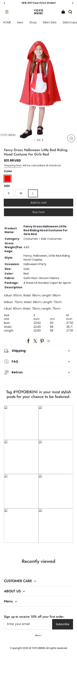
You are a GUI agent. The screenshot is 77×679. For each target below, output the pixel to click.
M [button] (21, 193)
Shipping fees (13, 165)
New (20, 22)
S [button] (8, 193)
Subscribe (62, 624)
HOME (7, 22)
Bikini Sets (49, 22)
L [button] (33, 193)
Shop (33, 22)
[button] (6, 12)
